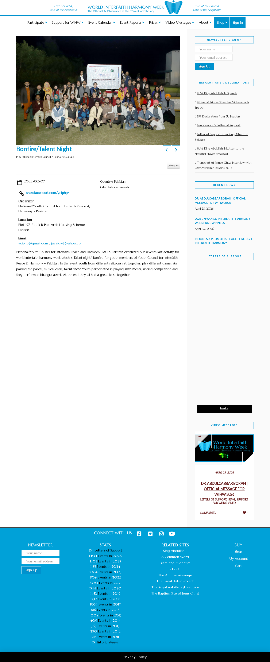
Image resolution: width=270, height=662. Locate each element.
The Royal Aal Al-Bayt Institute (175, 587)
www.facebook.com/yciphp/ (47, 192)
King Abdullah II (175, 551)
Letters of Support (224, 256)
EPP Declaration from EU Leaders (218, 116)
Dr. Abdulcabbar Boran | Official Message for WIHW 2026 (224, 489)
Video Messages (224, 425)
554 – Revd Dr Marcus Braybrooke (220, 331)
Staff (205, 298)
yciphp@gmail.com (33, 243)
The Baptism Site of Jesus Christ (175, 593)
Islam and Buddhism (175, 563)
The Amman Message (175, 575)
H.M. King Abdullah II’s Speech (217, 93)
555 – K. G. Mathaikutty (214, 283)
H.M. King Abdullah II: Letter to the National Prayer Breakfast (219, 151)
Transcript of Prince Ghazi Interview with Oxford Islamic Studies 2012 (223, 165)
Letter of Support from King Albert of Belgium (221, 136)
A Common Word (175, 557)
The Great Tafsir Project (175, 581)
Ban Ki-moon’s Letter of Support (218, 125)
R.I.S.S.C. (175, 569)
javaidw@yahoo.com (67, 243)
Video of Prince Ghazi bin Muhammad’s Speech (222, 104)
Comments (208, 513)
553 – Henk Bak (216, 369)
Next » (224, 408)
